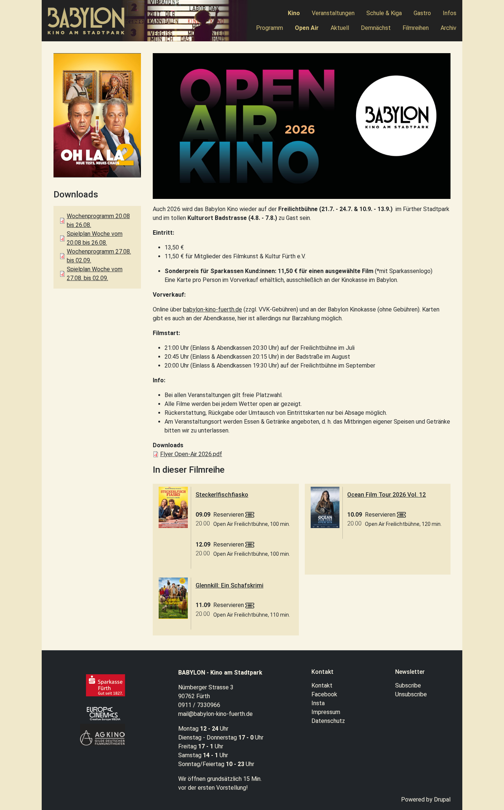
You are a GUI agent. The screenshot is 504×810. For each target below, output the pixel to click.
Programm (269, 27)
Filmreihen (416, 27)
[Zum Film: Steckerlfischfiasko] (173, 507)
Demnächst (376, 27)
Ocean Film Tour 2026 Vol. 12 (386, 494)
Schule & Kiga (384, 13)
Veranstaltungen (333, 13)
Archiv (448, 27)
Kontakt (321, 685)
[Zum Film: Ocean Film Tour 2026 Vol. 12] (325, 507)
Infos (449, 13)
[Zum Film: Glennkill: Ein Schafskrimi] (173, 598)
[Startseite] (89, 21)
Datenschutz (328, 720)
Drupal (442, 799)
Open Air (307, 27)
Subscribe (408, 685)
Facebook (324, 694)
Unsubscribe (411, 694)
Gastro (422, 13)
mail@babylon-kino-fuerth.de (215, 713)
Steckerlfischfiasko (222, 494)
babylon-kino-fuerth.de (212, 309)
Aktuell (340, 27)
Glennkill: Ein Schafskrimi (229, 585)
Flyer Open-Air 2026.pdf (191, 454)
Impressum (325, 712)
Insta (318, 703)
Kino (294, 13)
